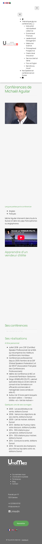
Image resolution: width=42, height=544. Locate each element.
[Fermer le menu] (20, 14)
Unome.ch (25, 540)
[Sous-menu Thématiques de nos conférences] (32, 24)
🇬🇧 (7, 3)
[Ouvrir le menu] (37, 8)
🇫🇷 (4, 3)
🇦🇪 (10, 3)
